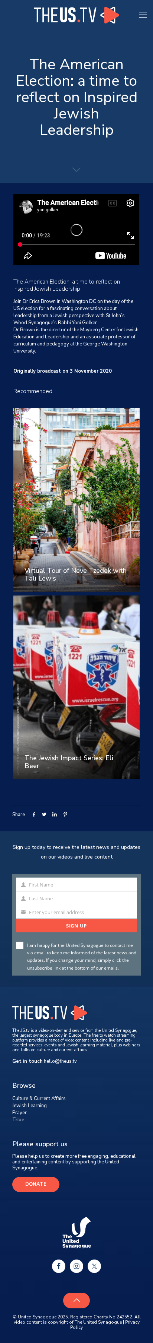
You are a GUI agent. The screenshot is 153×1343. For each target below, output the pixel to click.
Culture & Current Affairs (39, 1098)
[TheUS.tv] (76, 15)
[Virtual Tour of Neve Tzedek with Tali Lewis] (76, 500)
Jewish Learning (29, 1105)
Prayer (19, 1112)
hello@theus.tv (60, 1061)
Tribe (18, 1119)
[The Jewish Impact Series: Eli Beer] (76, 687)
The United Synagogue (98, 1322)
